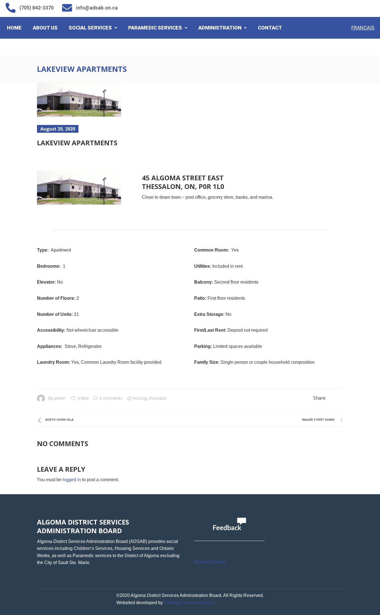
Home (14, 27)
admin (59, 398)
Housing (140, 398)
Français (362, 28)
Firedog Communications (189, 602)
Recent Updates (210, 562)
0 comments (111, 398)
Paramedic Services (155, 27)
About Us (45, 27)
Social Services (90, 27)
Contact (270, 27)
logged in (72, 479)
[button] (93, 27)
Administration (219, 27)
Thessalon (158, 398)
